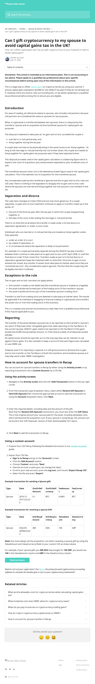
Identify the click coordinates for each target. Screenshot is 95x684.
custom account (79, 446)
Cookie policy (81, 670)
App (60, 665)
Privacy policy (81, 660)
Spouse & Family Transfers (39, 29)
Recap (41, 569)
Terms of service (83, 665)
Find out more (17, 560)
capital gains (36, 86)
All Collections (11, 29)
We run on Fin (13, 677)
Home (61, 660)
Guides (22, 29)
